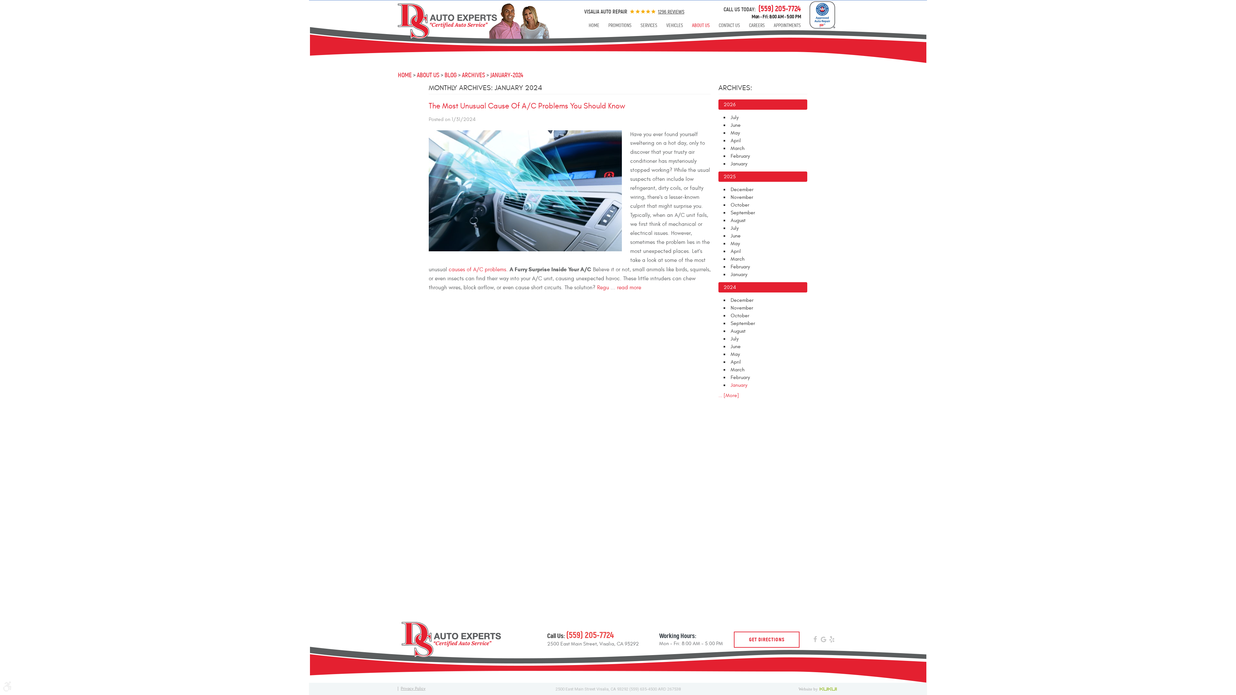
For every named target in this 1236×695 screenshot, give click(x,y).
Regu (603, 287)
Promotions (620, 25)
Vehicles (674, 25)
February (740, 156)
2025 (730, 177)
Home (594, 25)
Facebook (815, 640)
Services (649, 25)
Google (823, 640)
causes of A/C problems (477, 269)
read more (629, 287)
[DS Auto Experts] (468, 21)
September (743, 213)
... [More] (728, 395)
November (742, 197)
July (735, 117)
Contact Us (729, 25)
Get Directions (767, 639)
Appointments (787, 25)
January (739, 164)
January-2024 (506, 75)
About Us (701, 25)
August (738, 220)
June (736, 125)
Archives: (735, 88)
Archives (473, 75)
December (742, 189)
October (740, 205)
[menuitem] (594, 25)
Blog (451, 75)
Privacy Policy (413, 689)
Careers (757, 25)
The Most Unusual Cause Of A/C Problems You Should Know (527, 106)
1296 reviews (671, 12)
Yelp (832, 640)
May (735, 133)
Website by (818, 689)
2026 (729, 104)
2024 (730, 287)
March (737, 148)
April (736, 141)
